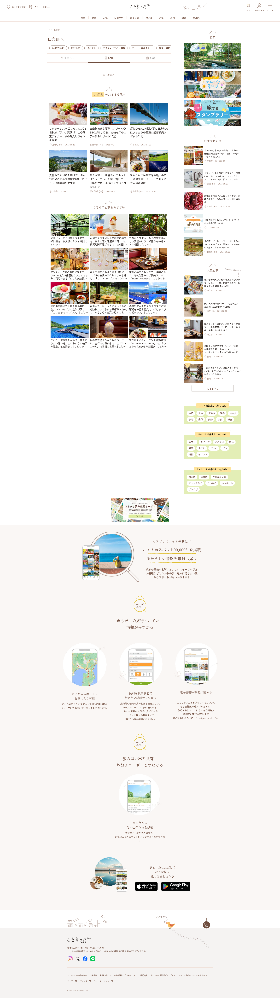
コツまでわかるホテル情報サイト (192, 975)
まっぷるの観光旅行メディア (162, 975)
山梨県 (57, 29)
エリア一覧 (72, 981)
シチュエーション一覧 (103, 981)
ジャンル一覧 (85, 981)
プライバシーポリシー (77, 975)
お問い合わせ (105, 975)
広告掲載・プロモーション (125, 975)
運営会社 (144, 975)
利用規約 (93, 975)
